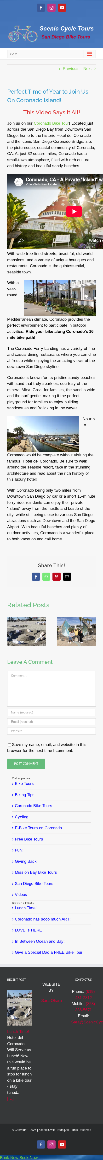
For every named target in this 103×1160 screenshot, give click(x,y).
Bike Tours (24, 783)
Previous (71, 68)
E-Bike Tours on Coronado (38, 828)
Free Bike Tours (29, 839)
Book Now (9, 1157)
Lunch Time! (26, 908)
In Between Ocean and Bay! (40, 941)
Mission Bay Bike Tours (36, 872)
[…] (10, 1098)
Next (87, 68)
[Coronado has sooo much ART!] (76, 619)
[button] (10, 631)
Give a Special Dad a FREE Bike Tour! (49, 952)
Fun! (19, 850)
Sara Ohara (51, 1000)
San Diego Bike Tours (34, 883)
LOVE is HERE (28, 930)
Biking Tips (24, 795)
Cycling (21, 817)
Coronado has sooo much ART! (43, 919)
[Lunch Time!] (26, 619)
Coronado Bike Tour (51, 123)
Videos (21, 894)
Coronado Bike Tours (33, 805)
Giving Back (26, 861)
